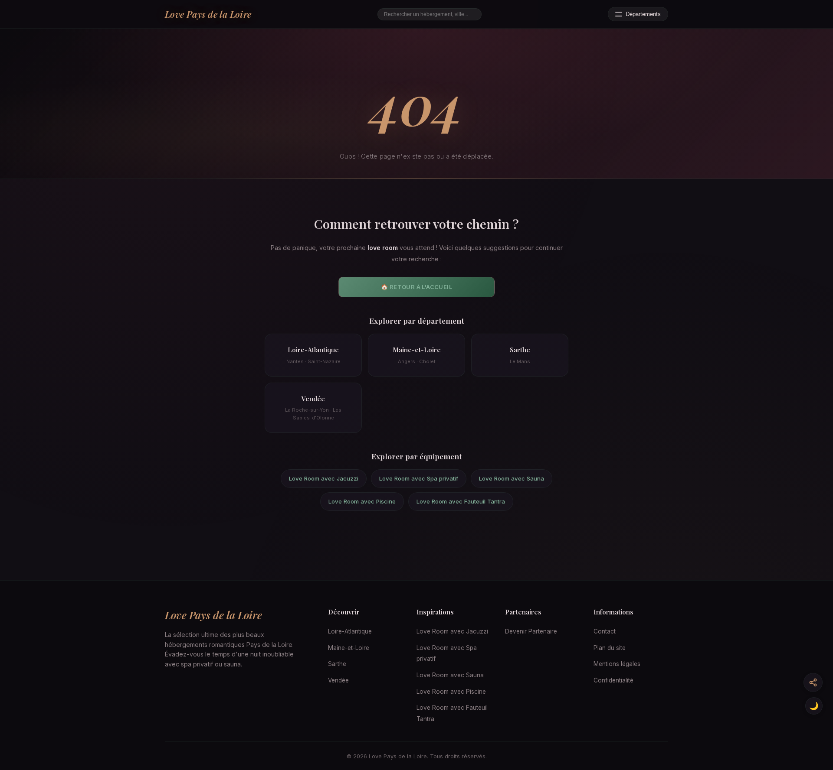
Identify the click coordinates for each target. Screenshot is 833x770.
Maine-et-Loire (348, 647)
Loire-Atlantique (350, 631)
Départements (643, 14)
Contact (605, 631)
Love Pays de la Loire (208, 14)
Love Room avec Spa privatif (418, 478)
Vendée (338, 680)
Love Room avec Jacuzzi (323, 478)
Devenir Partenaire (531, 631)
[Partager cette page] (813, 682)
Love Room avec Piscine (362, 501)
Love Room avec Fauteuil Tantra (460, 501)
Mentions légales (617, 663)
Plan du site (610, 647)
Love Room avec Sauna (511, 478)
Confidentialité (613, 680)
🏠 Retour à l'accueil (416, 286)
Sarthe (337, 663)
